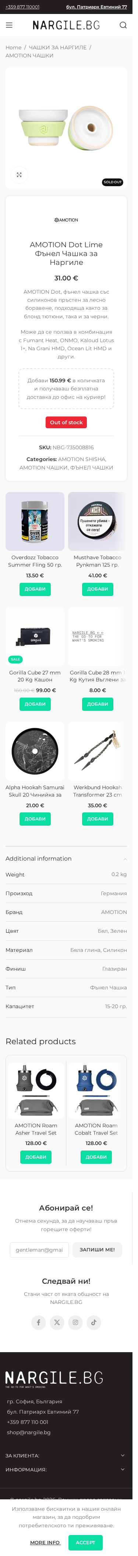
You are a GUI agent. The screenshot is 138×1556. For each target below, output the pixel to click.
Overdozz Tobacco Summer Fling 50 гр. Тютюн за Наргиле (35, 564)
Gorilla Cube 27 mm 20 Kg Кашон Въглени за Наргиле (35, 679)
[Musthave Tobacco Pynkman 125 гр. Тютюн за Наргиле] (97, 521)
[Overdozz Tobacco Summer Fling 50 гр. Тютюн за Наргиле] (35, 521)
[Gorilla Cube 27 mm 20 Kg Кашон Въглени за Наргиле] (35, 636)
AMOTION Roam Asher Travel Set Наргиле (36, 1132)
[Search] (123, 25)
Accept (85, 1542)
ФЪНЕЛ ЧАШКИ (91, 467)
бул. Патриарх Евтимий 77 (96, 7)
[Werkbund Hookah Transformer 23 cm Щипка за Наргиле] (97, 751)
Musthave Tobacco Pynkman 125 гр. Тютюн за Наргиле (97, 564)
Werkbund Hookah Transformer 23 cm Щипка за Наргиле (97, 794)
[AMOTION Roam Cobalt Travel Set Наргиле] (96, 1091)
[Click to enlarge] (19, 175)
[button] (35, 589)
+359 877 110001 (22, 7)
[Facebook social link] (38, 1322)
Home (13, 47)
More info (45, 1542)
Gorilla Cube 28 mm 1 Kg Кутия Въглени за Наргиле (98, 679)
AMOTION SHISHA (81, 459)
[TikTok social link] (93, 1322)
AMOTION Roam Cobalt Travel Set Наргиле (96, 1132)
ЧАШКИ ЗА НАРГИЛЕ (57, 47)
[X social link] (57, 1322)
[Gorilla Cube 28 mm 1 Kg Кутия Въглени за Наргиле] (97, 636)
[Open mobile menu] (9, 25)
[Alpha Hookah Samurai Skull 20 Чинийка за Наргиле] (35, 751)
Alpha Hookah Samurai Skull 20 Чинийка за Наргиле (35, 794)
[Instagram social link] (75, 1322)
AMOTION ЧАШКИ (30, 55)
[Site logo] (66, 24)
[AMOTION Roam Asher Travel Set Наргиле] (36, 1091)
